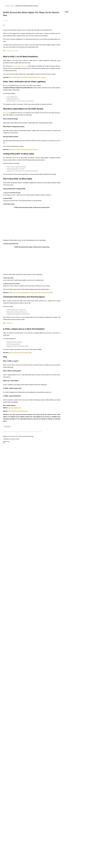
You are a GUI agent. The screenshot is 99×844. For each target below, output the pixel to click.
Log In (2, 433)
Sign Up (5, 433)
